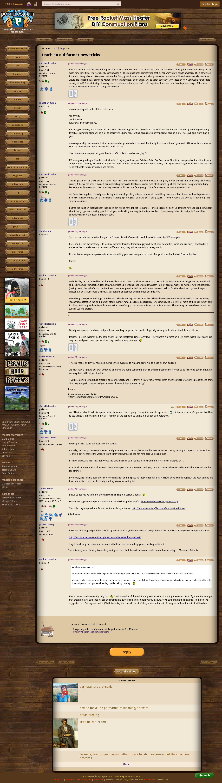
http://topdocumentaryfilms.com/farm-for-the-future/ (158, 508)
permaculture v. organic (96, 686)
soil (55, 48)
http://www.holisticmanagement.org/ (159, 501)
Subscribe (18, 4)
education (17, 184)
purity (17, 116)
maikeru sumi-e (47, 275)
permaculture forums (17, 49)
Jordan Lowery (46, 524)
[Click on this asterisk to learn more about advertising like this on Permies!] (185, 27)
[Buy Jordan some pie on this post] (190, 525)
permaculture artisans (17, 167)
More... (127, 764)
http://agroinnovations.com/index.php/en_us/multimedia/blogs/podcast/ (105, 537)
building (17, 74)
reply (127, 652)
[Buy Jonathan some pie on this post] (190, 103)
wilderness (17, 142)
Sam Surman (45, 231)
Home (7, 4)
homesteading (17, 82)
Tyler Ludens (46, 488)
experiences (17, 201)
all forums (17, 269)
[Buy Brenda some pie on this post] (190, 357)
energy (17, 91)
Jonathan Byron (47, 103)
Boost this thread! (127, 671)
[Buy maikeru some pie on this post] (190, 276)
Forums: (46, 48)
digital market (17, 235)
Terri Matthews (47, 437)
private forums (17, 260)
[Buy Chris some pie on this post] (190, 64)
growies (17, 57)
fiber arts (17, 150)
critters (17, 66)
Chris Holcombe (47, 63)
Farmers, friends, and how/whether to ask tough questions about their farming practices (134, 756)
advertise (70, 780)
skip (17, 193)
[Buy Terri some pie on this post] (190, 438)
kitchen (17, 108)
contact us (58, 780)
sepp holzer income (93, 721)
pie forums (17, 252)
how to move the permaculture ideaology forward (114, 708)
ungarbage (17, 125)
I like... (42, 86)
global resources (17, 210)
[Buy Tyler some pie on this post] (190, 489)
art (17, 159)
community (17, 133)
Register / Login (210, 4)
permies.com (17, 243)
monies (17, 99)
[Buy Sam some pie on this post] (190, 232)
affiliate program (84, 780)
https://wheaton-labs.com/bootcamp (91, 632)
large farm (65, 48)
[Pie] (29, 4)
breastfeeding (89, 715)
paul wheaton (150, 780)
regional (17, 176)
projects (17, 227)
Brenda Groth (46, 356)
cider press (17, 218)
